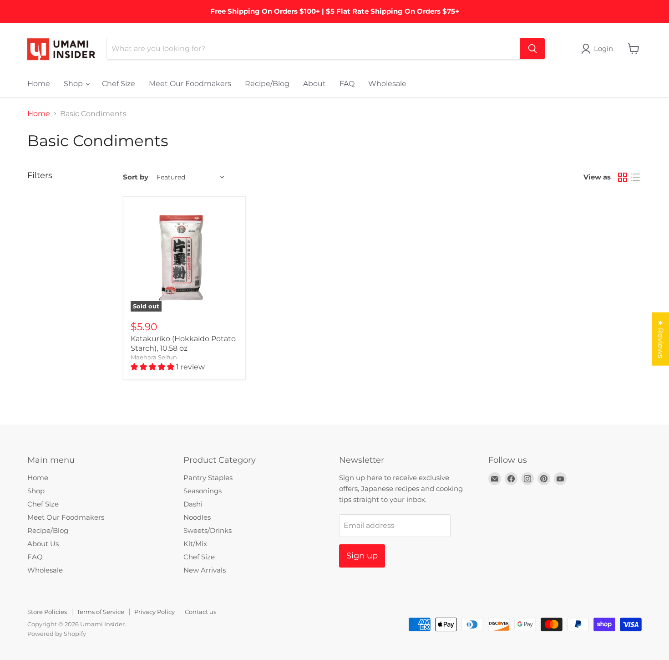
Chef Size (118, 83)
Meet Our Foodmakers (190, 83)
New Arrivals (204, 570)
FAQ (347, 83)
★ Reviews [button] (660, 338)
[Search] (532, 48)
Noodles (197, 517)
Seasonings (202, 490)
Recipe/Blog (267, 83)
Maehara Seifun (154, 357)
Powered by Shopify (56, 633)
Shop (74, 83)
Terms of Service (100, 611)
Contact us (200, 611)
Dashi (193, 504)
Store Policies (47, 611)
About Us (43, 543)
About (314, 83)
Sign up (362, 556)
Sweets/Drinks (207, 530)
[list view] (635, 177)
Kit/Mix (195, 543)
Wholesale (387, 83)
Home (38, 83)
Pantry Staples (208, 477)
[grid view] (622, 177)
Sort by (135, 177)
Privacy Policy (154, 611)
